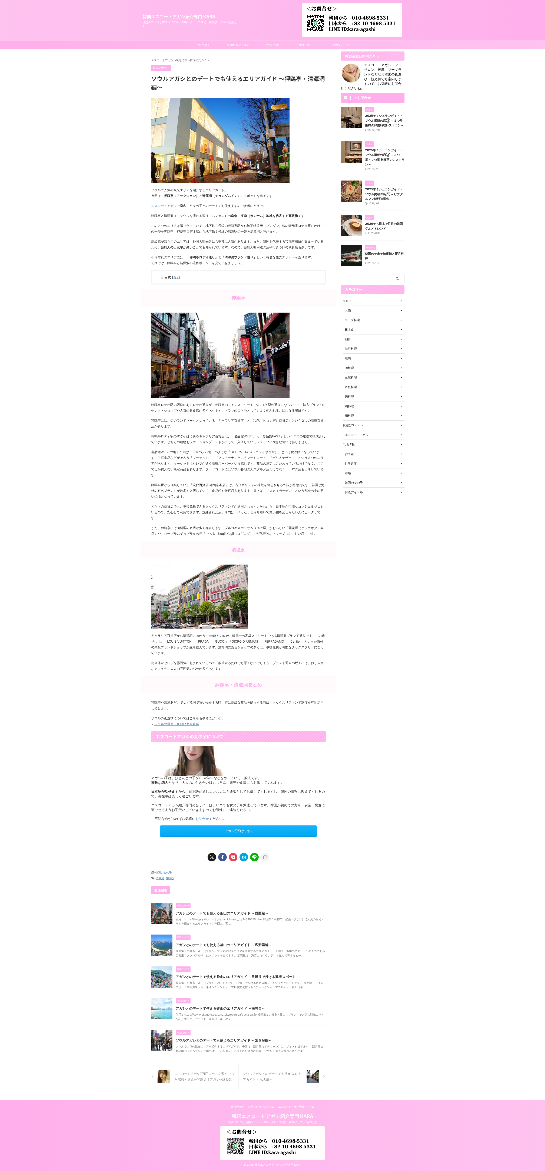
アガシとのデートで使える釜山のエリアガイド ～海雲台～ (220, 1008)
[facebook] (222, 857)
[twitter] (212, 857)
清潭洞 (160, 878)
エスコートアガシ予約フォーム (296, 1106)
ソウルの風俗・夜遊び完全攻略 (176, 724)
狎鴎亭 (170, 878)
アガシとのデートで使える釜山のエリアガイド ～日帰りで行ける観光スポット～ (237, 977)
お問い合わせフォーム (261, 1106)
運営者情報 (237, 1106)
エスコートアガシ (164, 206)
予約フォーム (340, 45)
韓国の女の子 (163, 872)
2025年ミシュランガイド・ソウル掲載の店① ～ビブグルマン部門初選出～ (384, 194)
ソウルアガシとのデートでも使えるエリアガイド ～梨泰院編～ (224, 1040)
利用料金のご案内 (238, 45)
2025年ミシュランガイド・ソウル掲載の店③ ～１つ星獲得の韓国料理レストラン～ (384, 120)
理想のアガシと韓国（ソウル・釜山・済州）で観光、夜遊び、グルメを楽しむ (272, 1122)
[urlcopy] (265, 857)
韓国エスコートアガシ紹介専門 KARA (179, 16)
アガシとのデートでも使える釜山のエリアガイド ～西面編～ (222, 913)
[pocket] (233, 857)
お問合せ (202, 819)
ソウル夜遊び (272, 45)
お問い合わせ (306, 45)
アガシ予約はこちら (239, 831)
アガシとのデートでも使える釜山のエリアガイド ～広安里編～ (224, 945)
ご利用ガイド (204, 45)
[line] (254, 857)
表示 (176, 277)
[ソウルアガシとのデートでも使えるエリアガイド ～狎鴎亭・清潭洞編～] (244, 857)
